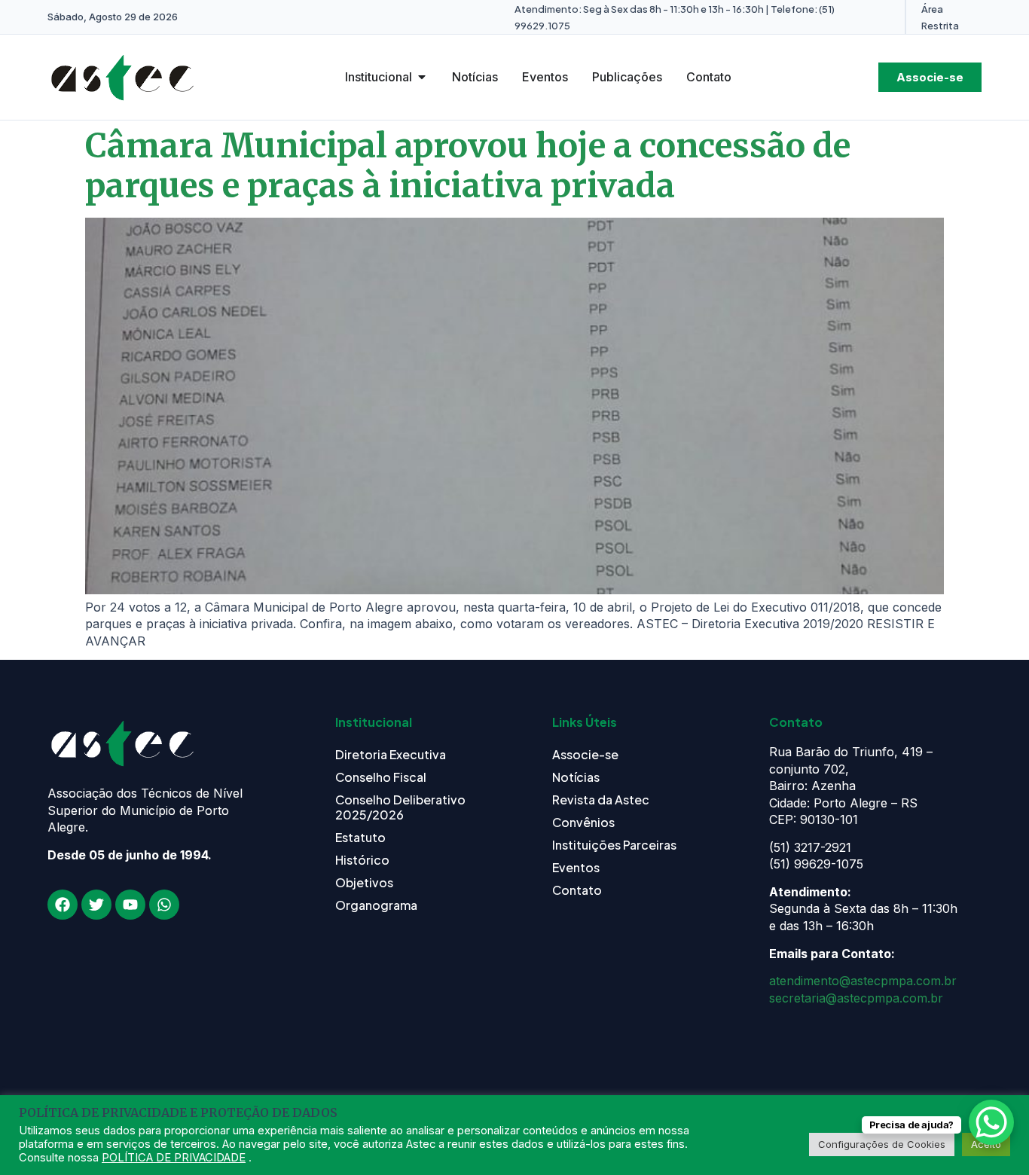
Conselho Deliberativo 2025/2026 (400, 807)
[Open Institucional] (422, 77)
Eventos (576, 867)
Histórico (362, 860)
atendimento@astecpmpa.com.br (863, 980)
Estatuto (360, 837)
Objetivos (364, 882)
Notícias (576, 777)
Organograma (376, 905)
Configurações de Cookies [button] (881, 1144)
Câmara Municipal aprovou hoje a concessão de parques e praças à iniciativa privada (467, 165)
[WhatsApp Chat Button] (991, 1122)
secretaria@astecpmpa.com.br (856, 998)
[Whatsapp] (164, 905)
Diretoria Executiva (390, 754)
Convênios (583, 822)
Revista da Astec (600, 799)
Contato (577, 890)
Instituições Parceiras (614, 845)
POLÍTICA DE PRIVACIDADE (174, 1157)
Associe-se (585, 754)
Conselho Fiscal (380, 777)
